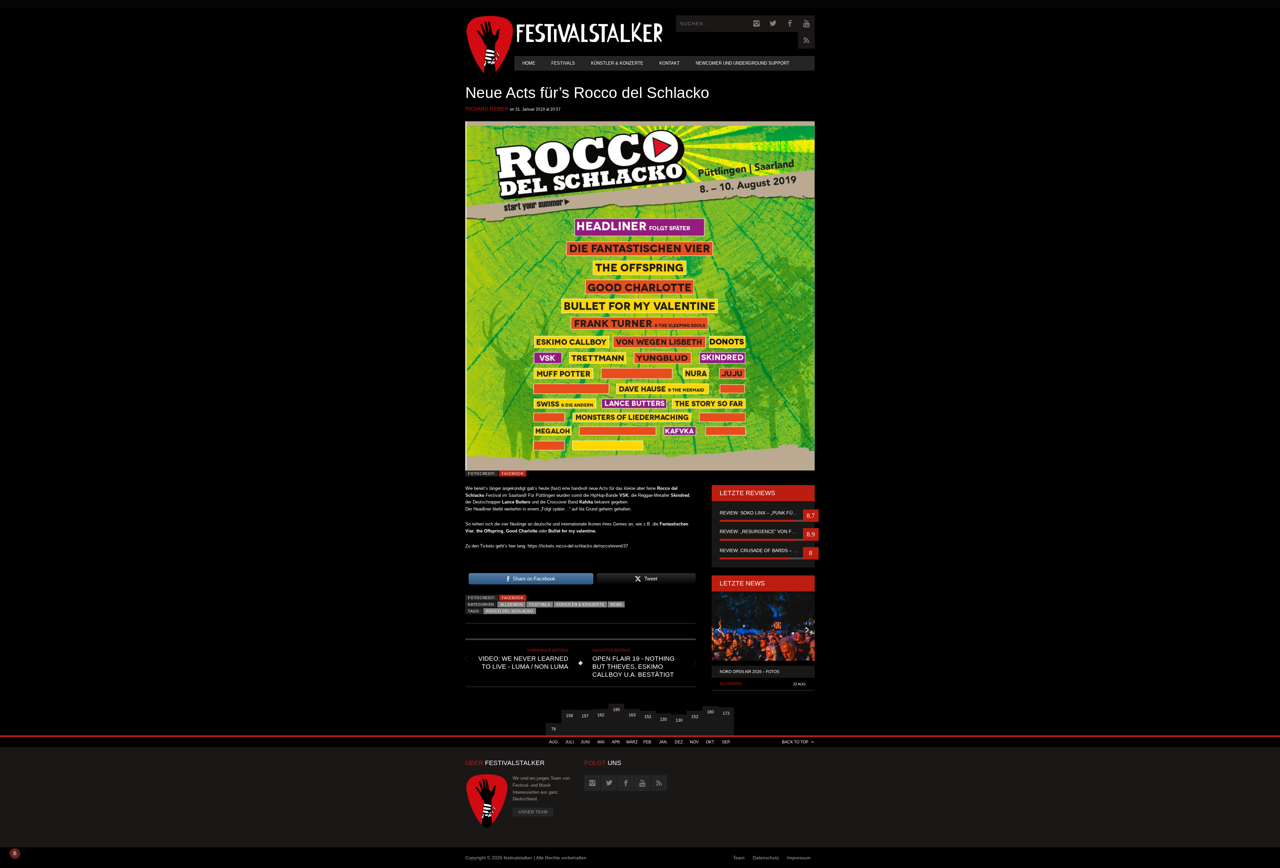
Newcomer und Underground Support (742, 63)
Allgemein (511, 604)
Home (528, 63)
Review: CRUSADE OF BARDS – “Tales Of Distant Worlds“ (763, 550)
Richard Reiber (486, 109)
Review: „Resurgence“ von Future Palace (763, 531)
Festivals (563, 63)
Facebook (513, 473)
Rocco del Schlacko (509, 611)
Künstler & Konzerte (617, 63)
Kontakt (669, 63)
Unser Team (533, 812)
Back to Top (795, 742)
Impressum (799, 857)
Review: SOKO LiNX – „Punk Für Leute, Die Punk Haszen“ (763, 512)
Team (739, 857)
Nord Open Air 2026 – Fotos (749, 671)
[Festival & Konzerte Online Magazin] (589, 32)
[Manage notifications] (14, 853)
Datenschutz (766, 857)
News (616, 604)
